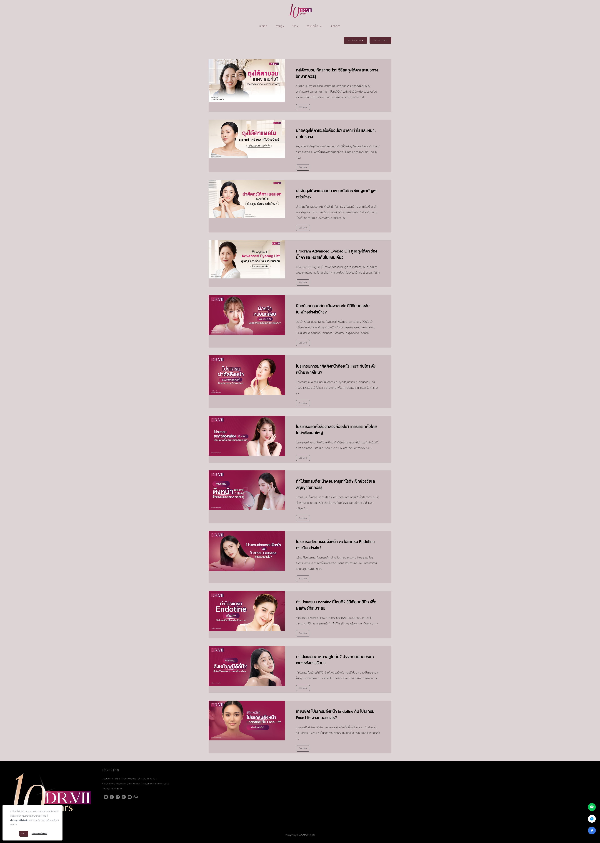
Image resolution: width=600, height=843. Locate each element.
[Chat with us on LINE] (592, 807)
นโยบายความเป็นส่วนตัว (19, 820)
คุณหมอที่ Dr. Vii (314, 26)
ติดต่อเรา (335, 26)
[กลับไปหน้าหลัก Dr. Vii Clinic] (300, 11)
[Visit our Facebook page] (592, 830)
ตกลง (23, 833)
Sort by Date (379, 40)
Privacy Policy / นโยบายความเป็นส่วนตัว (300, 834)
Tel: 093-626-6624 (112, 789)
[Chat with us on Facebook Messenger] (592, 819)
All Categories (354, 40)
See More (303, 107)
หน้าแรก (263, 26)
